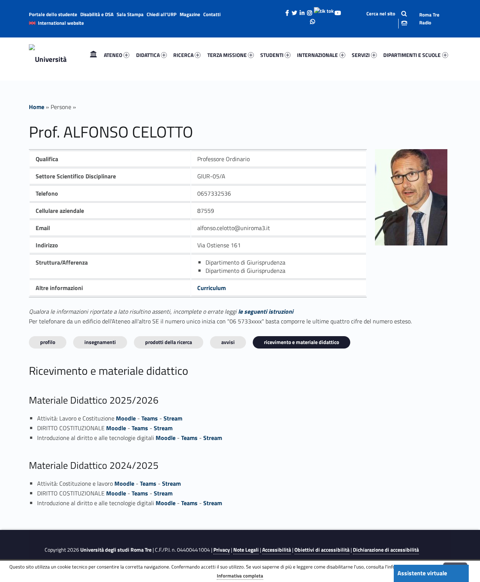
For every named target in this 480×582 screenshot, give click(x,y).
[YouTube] (337, 10)
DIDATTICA (148, 55)
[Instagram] (309, 10)
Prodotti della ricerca (168, 342)
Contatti (211, 14)
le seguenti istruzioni (265, 311)
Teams (149, 418)
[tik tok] (324, 10)
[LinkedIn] (302, 10)
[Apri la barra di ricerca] (382, 18)
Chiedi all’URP (162, 14)
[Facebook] (287, 10)
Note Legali (246, 550)
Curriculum (211, 287)
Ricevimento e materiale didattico (301, 342)
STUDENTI (272, 55)
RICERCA (183, 55)
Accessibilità (276, 550)
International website (61, 23)
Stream (173, 418)
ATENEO (113, 55)
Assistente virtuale (422, 573)
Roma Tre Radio (429, 18)
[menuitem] (93, 55)
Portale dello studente (53, 14)
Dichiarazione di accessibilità (386, 550)
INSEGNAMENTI (100, 342)
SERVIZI (361, 55)
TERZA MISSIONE (227, 55)
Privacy (221, 550)
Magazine (190, 14)
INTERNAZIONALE (317, 55)
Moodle (126, 418)
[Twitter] (294, 10)
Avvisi (228, 342)
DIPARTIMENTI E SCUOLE (412, 55)
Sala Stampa (130, 14)
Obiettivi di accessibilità (322, 550)
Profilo (47, 342)
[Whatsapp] (312, 19)
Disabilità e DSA (97, 14)
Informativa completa (240, 575)
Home (93, 55)
